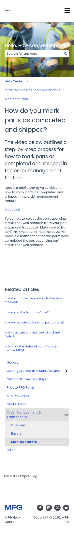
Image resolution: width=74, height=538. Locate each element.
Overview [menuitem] (18, 425)
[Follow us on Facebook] (40, 508)
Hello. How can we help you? (37, 45)
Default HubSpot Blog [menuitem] (20, 476)
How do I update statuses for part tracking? (35, 322)
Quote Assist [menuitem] (16, 404)
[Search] (65, 53)
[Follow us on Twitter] (57, 508)
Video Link (12, 209)
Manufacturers (16, 99)
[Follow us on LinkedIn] (49, 508)
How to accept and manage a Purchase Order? (32, 334)
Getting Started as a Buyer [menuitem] (27, 379)
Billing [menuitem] (11, 450)
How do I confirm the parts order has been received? (34, 300)
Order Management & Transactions (32, 90)
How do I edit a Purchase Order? (27, 312)
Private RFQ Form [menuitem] (20, 387)
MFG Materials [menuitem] (18, 395)
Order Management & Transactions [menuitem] (24, 414)
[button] (66, 371)
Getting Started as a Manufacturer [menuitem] (34, 370)
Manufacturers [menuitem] (24, 442)
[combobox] (33, 53)
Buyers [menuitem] (16, 433)
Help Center (14, 81)
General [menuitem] (13, 362)
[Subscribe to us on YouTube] (66, 508)
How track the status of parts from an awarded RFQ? (31, 348)
